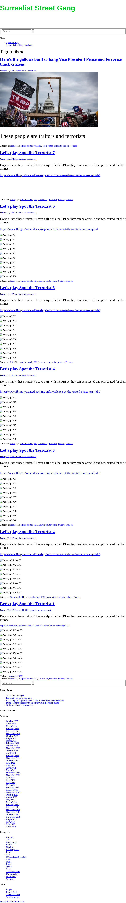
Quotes (9, 867)
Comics (9, 847)
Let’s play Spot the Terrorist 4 (27, 368)
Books (9, 845)
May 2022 (10, 765)
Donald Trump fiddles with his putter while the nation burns (32, 703)
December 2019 (13, 809)
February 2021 (12, 787)
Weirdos (9, 879)
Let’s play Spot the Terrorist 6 (27, 206)
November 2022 (13, 758)
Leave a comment (28, 71)
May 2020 (10, 800)
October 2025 (12, 721)
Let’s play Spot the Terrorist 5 (27, 287)
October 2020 (12, 795)
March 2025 (11, 726)
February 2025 (12, 728)
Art (7, 840)
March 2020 (11, 802)
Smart (8, 869)
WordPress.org (12, 897)
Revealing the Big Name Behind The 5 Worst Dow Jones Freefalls (35, 700)
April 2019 (11, 827)
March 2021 (11, 785)
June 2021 (10, 780)
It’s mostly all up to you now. (19, 698)
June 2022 (10, 763)
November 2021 (13, 775)
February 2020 (12, 805)
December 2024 (13, 733)
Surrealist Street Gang (37, 8)
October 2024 (12, 736)
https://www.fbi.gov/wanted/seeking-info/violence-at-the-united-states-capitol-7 (34, 626)
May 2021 (10, 782)
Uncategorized (16, 597)
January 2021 (12, 790)
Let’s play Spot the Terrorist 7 (27, 152)
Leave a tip (43, 199)
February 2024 (12, 743)
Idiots (12, 146)
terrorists (58, 146)
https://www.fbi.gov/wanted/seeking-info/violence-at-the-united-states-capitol (49, 229)
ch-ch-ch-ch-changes (15, 695)
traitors (66, 146)
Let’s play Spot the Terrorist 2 (27, 531)
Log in (9, 890)
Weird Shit (11, 876)
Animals (9, 837)
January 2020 (12, 807)
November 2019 (13, 812)
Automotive (11, 842)
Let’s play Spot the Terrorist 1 (27, 603)
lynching (37, 146)
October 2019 (12, 814)
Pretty (8, 864)
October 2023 (12, 751)
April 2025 (11, 724)
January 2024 (12, 746)
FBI (35, 199)
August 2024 (11, 738)
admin (18, 71)
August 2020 (11, 797)
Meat (8, 859)
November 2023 (13, 748)
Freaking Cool (12, 849)
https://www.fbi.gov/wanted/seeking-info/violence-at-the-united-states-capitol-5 (50, 554)
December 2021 (13, 773)
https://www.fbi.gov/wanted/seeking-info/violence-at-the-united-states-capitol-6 (50, 175)
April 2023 (11, 753)
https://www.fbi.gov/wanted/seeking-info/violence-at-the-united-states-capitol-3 (50, 391)
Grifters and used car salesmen (19, 705)
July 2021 (10, 778)
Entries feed (11, 892)
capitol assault (26, 146)
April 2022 (11, 768)
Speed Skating (12, 42)
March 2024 (11, 741)
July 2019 (10, 822)
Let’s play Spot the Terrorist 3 (27, 450)
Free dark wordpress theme (12, 902)
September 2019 (13, 817)
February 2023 (12, 755)
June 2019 (10, 824)
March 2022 (11, 770)
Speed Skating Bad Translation (19, 45)
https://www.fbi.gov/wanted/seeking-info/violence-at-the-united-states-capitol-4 (50, 472)
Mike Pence (48, 146)
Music (8, 862)
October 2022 (12, 760)
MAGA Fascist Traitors (16, 857)
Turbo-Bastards (13, 871)
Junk (8, 854)
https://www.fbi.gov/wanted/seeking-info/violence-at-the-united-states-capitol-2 (50, 310)
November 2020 (13, 792)
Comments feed (13, 894)
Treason (73, 146)
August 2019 (11, 819)
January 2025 (12, 731)
